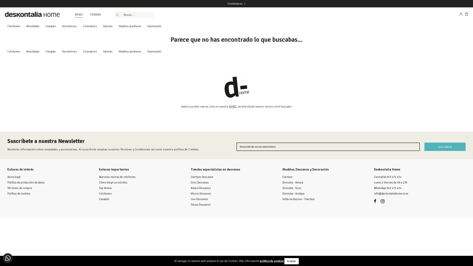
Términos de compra (19, 188)
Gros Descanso (200, 182)
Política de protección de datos (26, 182)
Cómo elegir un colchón (113, 182)
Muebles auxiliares (130, 26)
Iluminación (154, 26)
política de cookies (272, 261)
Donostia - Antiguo (293, 193)
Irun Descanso (199, 199)
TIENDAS (95, 14)
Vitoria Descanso (201, 193)
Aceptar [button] (291, 261)
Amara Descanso (201, 188)
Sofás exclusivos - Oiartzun (298, 199)
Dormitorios (69, 26)
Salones (108, 26)
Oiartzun (287, 177)
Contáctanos (235, 3)
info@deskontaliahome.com (391, 193)
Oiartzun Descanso (202, 177)
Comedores (90, 26)
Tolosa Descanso (201, 204)
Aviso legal (14, 177)
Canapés (51, 26)
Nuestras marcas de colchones (117, 177)
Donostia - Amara (292, 182)
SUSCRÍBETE (445, 147)
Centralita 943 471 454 (387, 177)
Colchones (13, 26)
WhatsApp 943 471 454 (387, 188)
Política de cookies (18, 193)
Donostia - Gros (291, 188)
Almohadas (33, 26)
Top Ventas (105, 188)
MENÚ (79, 14)
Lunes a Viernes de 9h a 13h (390, 182)
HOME (233, 106)
